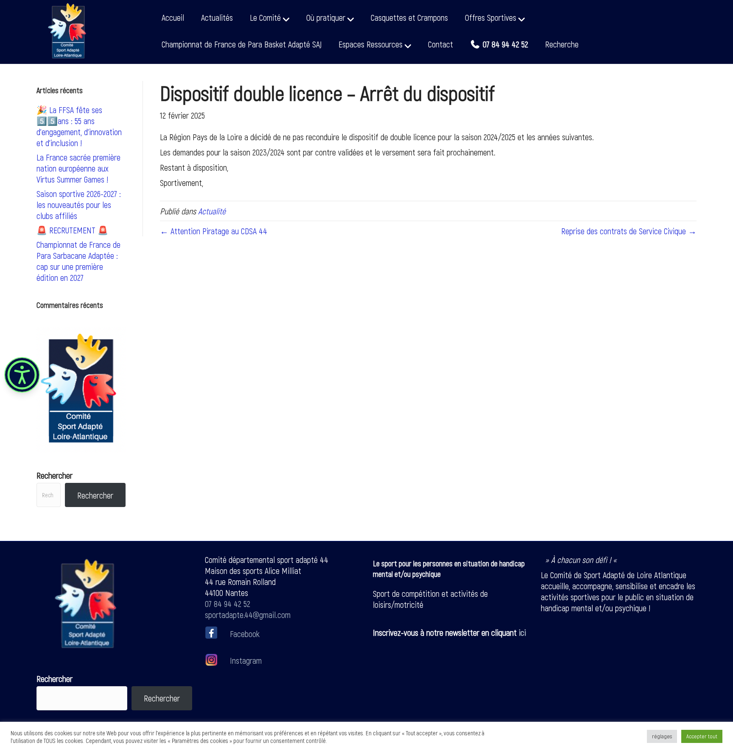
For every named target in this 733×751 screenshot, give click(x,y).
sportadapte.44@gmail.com (248, 615)
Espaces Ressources (371, 44)
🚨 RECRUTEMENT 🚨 (72, 230)
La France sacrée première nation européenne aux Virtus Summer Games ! (78, 168)
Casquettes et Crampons (409, 17)
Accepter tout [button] (701, 736)
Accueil (173, 17)
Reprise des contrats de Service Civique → (629, 231)
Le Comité (265, 17)
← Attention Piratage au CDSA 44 (213, 231)
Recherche (562, 44)
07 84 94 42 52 (227, 604)
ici (522, 632)
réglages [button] (662, 736)
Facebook (245, 633)
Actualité (212, 211)
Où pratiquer (325, 17)
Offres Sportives (490, 17)
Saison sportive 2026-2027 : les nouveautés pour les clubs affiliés (78, 204)
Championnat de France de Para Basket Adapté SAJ (242, 44)
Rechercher (54, 475)
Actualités (217, 17)
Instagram (245, 660)
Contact (440, 44)
